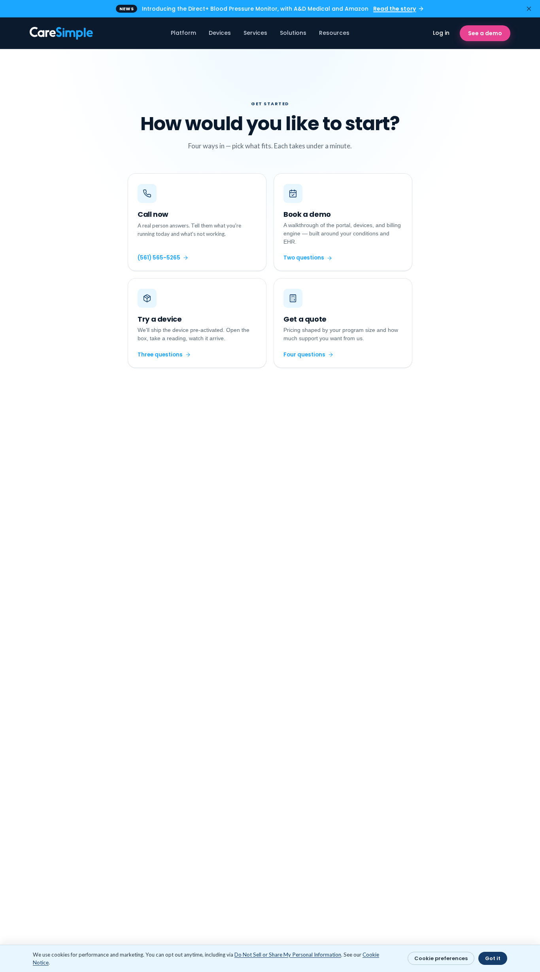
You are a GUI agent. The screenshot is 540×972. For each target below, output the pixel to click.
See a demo (485, 33)
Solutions (293, 33)
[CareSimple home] (62, 33)
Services (255, 33)
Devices (220, 33)
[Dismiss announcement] (529, 8)
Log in (441, 33)
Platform (183, 33)
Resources (334, 33)
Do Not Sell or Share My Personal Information (287, 954)
